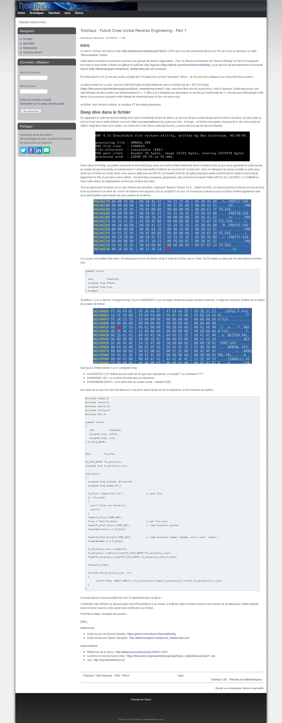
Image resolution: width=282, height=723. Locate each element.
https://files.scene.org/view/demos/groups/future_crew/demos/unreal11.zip (125, 88)
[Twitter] (23, 152)
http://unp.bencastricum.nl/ (147, 121)
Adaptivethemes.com (153, 719)
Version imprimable (253, 688)
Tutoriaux (54, 13)
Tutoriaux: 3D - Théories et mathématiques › (237, 679)
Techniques (37, 13)
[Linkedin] (38, 152)
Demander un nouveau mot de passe (42, 103)
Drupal (148, 699)
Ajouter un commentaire (228, 688)
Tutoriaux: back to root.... (33, 22)
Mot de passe (28, 86)
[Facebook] (31, 152)
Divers (79, 13)
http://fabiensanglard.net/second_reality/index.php (120, 68)
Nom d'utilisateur (30, 72)
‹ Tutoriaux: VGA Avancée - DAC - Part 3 (106, 675)
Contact (27, 39)
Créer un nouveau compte (35, 99)
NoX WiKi (29, 43)
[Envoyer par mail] (46, 152)
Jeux (67, 13)
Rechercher (30, 48)
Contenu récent (32, 52)
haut (180, 675)
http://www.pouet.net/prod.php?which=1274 (148, 51)
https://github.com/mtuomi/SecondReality (185, 65)
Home (21, 13)
